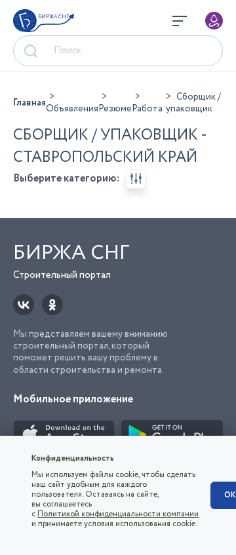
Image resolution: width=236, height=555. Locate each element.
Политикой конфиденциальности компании (118, 514)
